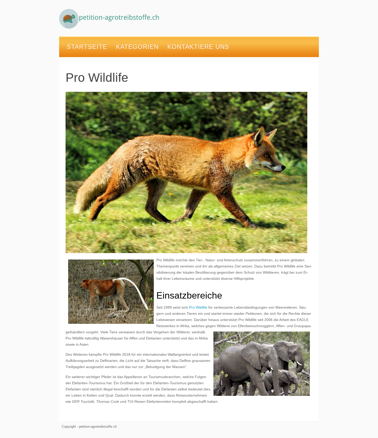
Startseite (87, 46)
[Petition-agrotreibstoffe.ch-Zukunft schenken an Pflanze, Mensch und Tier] (110, 19)
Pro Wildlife (198, 307)
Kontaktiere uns (198, 46)
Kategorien (137, 46)
